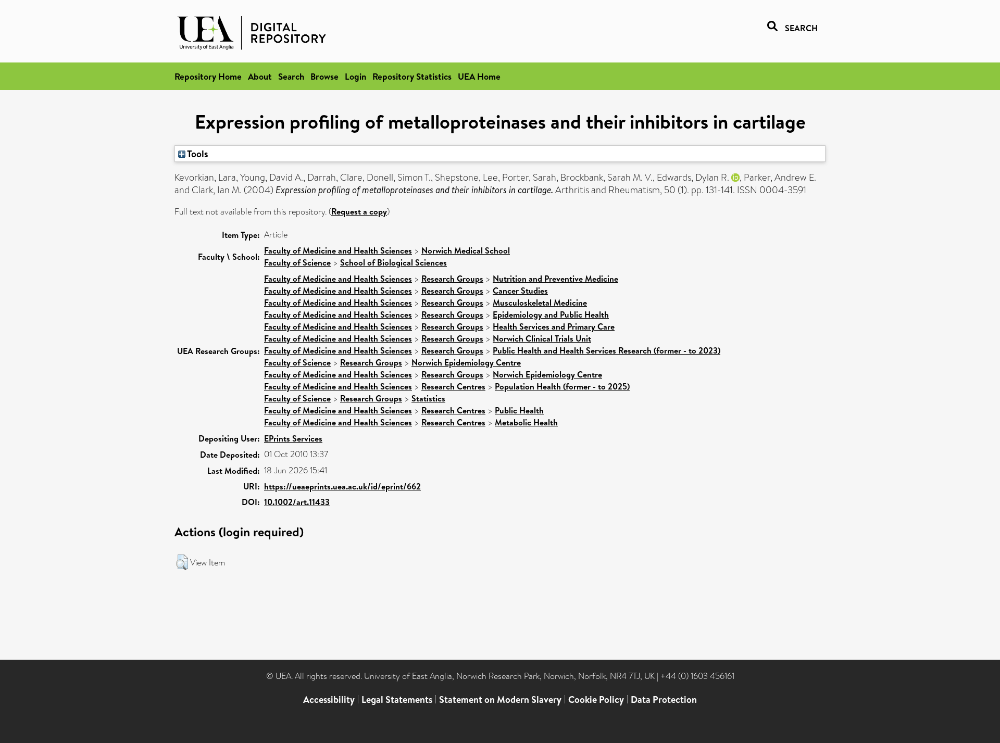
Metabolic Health (526, 422)
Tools (196, 153)
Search (291, 76)
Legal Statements (396, 699)
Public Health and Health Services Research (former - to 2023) (606, 350)
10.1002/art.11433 (297, 502)
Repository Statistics (412, 76)
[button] (182, 562)
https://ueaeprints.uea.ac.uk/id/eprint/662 (342, 486)
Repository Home (208, 76)
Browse (324, 76)
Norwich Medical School (465, 250)
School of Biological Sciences (393, 262)
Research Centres (453, 386)
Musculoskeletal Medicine (540, 302)
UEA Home (479, 76)
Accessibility (329, 699)
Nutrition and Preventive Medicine (555, 278)
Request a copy (359, 211)
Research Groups (452, 278)
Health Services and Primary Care (554, 326)
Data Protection (664, 699)
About (260, 76)
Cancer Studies (520, 290)
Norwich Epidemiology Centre (466, 362)
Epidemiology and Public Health (551, 314)
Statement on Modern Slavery (500, 699)
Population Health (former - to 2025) (562, 386)
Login (355, 76)
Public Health (519, 410)
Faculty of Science (297, 262)
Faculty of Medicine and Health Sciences (338, 250)
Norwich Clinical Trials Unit (542, 338)
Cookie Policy (596, 699)
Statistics (428, 398)
